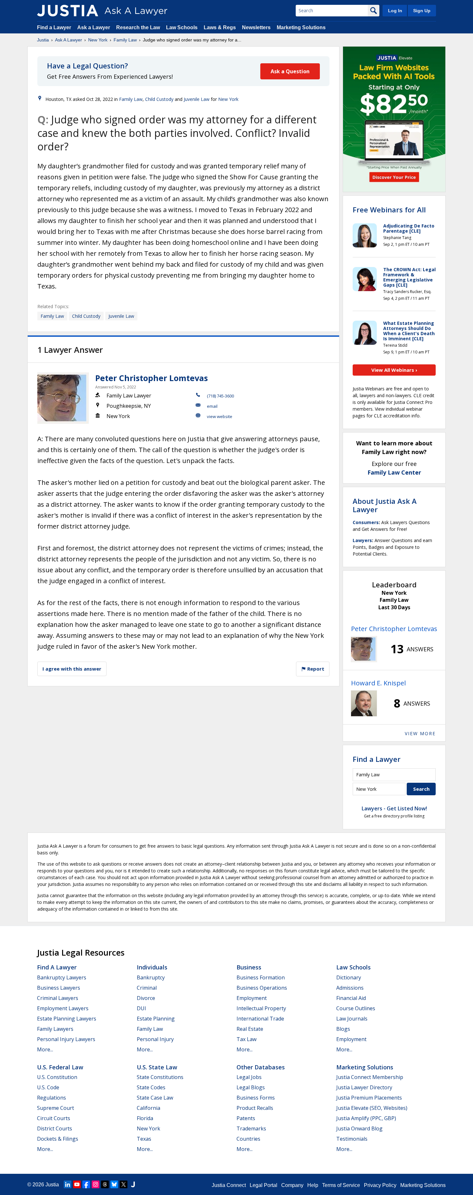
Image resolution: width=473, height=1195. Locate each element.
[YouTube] (77, 1184)
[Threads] (105, 1184)
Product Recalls (254, 1107)
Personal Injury (155, 1039)
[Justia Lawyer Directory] (133, 1184)
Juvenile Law (196, 99)
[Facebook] (86, 1184)
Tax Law (246, 1039)
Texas (144, 1138)
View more (420, 733)
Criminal (147, 987)
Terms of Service (341, 1185)
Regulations (51, 1097)
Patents (245, 1118)
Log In (395, 10)
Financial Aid (351, 998)
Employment (251, 998)
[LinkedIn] (67, 1184)
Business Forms (255, 1097)
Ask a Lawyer (94, 27)
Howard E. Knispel (378, 683)
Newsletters (256, 27)
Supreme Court (55, 1107)
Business (248, 967)
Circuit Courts (53, 1118)
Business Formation (260, 977)
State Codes (151, 1087)
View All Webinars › (394, 370)
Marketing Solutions (301, 27)
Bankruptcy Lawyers (61, 977)
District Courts (54, 1128)
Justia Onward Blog (359, 1128)
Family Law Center (394, 472)
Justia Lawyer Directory (364, 1087)
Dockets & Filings (57, 1138)
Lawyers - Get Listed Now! (394, 808)
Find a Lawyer (54, 27)
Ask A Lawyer (68, 39)
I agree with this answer (71, 668)
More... (45, 1049)
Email (212, 406)
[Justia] (67, 10)
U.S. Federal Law (60, 1067)
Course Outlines (355, 1008)
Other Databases (260, 1067)
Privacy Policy (380, 1185)
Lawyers (362, 540)
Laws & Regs (220, 27)
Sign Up (422, 10)
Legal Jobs (249, 1077)
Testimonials (351, 1138)
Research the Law (138, 27)
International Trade (260, 1018)
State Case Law (155, 1097)
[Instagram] (95, 1184)
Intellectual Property (261, 1008)
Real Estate (249, 1028)
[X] (123, 1184)
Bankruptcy (151, 977)
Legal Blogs (250, 1087)
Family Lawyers (55, 1028)
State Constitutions (160, 1077)
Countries (248, 1138)
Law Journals (351, 1018)
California (148, 1107)
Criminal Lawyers (57, 998)
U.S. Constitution (57, 1077)
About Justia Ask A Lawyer (385, 505)
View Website (219, 416)
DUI (141, 1008)
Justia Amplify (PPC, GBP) (366, 1118)
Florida (145, 1118)
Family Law (125, 39)
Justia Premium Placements (369, 1097)
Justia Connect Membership (369, 1077)
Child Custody (159, 99)
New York (97, 39)
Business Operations (261, 987)
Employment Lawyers (62, 1008)
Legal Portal (263, 1185)
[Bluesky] (114, 1184)
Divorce (146, 998)
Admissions (350, 987)
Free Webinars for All (389, 209)
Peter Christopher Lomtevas (151, 377)
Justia (43, 39)
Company (292, 1185)
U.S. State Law (157, 1067)
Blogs (343, 1028)
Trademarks (251, 1128)
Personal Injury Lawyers (66, 1039)
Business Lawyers (58, 987)
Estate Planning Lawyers (66, 1018)
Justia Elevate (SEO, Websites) (371, 1107)
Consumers (366, 522)
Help (312, 1185)
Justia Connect (229, 1185)
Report (315, 668)
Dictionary (348, 977)
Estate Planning (156, 1018)
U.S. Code (48, 1087)
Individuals (152, 967)
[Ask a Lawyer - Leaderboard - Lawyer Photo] (364, 649)
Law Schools (182, 27)
